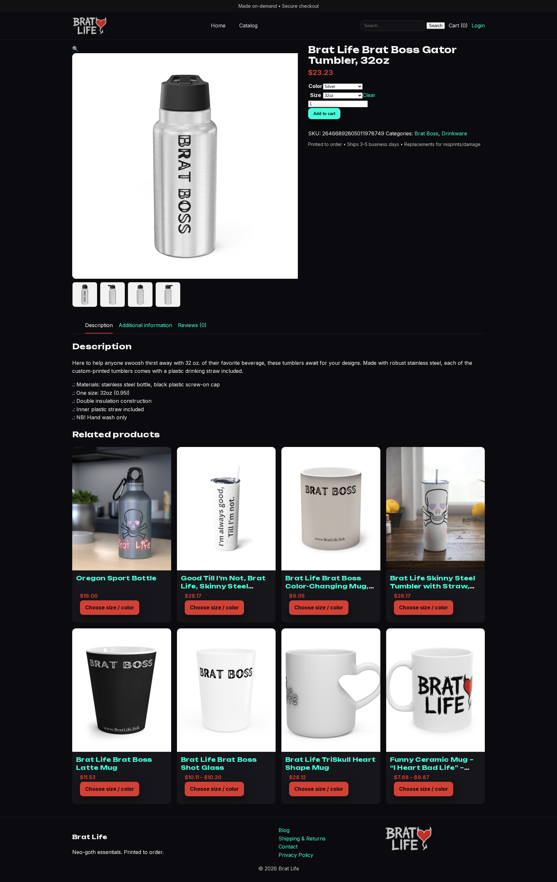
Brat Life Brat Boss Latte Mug (114, 763)
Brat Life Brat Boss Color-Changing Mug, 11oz (327, 586)
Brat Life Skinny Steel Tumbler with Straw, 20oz (432, 586)
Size (315, 95)
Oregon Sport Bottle (116, 578)
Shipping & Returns (302, 838)
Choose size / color (109, 607)
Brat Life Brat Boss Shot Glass (219, 763)
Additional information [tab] (145, 325)
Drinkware (454, 133)
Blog (283, 830)
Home (218, 26)
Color (315, 86)
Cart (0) (458, 26)
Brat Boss (426, 133)
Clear (369, 95)
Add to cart (324, 113)
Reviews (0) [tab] (192, 325)
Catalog (248, 26)
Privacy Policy (295, 855)
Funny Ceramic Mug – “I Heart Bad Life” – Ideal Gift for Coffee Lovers (432, 771)
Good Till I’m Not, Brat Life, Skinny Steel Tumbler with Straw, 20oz (223, 590)
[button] (75, 48)
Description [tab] (99, 325)
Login (478, 26)
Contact (288, 846)
